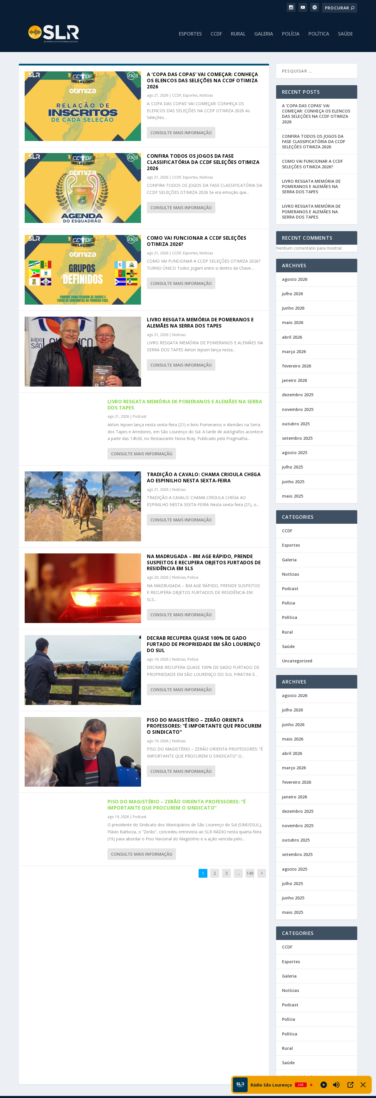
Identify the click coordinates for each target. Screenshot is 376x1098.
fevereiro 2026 (296, 366)
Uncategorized (297, 661)
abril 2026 (292, 337)
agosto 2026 (294, 279)
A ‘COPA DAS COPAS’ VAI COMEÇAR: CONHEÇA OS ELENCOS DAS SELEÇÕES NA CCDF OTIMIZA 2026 (202, 80)
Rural (238, 34)
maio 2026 (292, 322)
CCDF (216, 34)
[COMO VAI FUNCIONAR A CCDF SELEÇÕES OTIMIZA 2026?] (83, 270)
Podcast (139, 416)
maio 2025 (292, 496)
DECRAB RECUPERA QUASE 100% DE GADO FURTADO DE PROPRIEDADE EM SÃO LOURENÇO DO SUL (203, 644)
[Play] (324, 1085)
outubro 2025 (296, 424)
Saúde (345, 34)
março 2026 (294, 351)
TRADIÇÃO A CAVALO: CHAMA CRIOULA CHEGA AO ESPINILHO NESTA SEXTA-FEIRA (204, 477)
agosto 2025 (294, 452)
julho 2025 (292, 467)
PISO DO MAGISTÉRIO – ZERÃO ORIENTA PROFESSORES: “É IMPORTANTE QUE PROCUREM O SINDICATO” (204, 726)
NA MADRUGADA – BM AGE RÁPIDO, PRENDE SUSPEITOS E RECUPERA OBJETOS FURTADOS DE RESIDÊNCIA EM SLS (204, 562)
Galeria (263, 34)
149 (250, 873)
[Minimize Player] (363, 1085)
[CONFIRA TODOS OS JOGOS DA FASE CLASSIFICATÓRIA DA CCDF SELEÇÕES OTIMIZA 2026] (83, 188)
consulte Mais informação (181, 132)
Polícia (291, 34)
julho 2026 (292, 293)
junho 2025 (293, 481)
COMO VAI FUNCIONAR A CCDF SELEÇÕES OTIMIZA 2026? (196, 241)
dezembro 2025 (297, 394)
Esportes (190, 34)
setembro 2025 (297, 438)
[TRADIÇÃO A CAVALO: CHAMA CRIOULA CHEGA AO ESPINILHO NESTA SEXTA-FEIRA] (83, 506)
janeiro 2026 (294, 380)
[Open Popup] (350, 1085)
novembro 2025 (297, 409)
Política (318, 34)
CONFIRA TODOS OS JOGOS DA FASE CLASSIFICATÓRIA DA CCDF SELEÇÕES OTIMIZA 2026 (203, 162)
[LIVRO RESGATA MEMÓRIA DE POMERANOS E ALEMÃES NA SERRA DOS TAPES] (83, 351)
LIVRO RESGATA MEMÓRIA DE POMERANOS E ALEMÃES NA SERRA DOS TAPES (200, 322)
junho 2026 (293, 308)
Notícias (206, 95)
